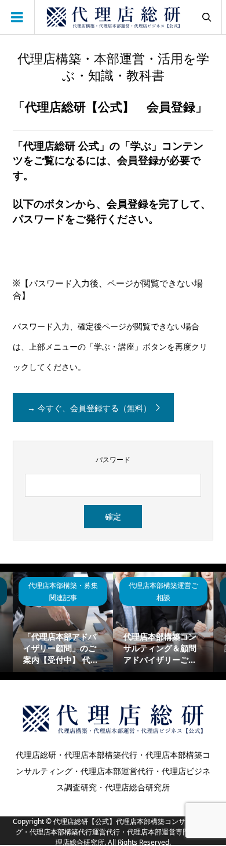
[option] (63, 622)
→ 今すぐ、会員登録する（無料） (89, 407)
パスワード (113, 459)
